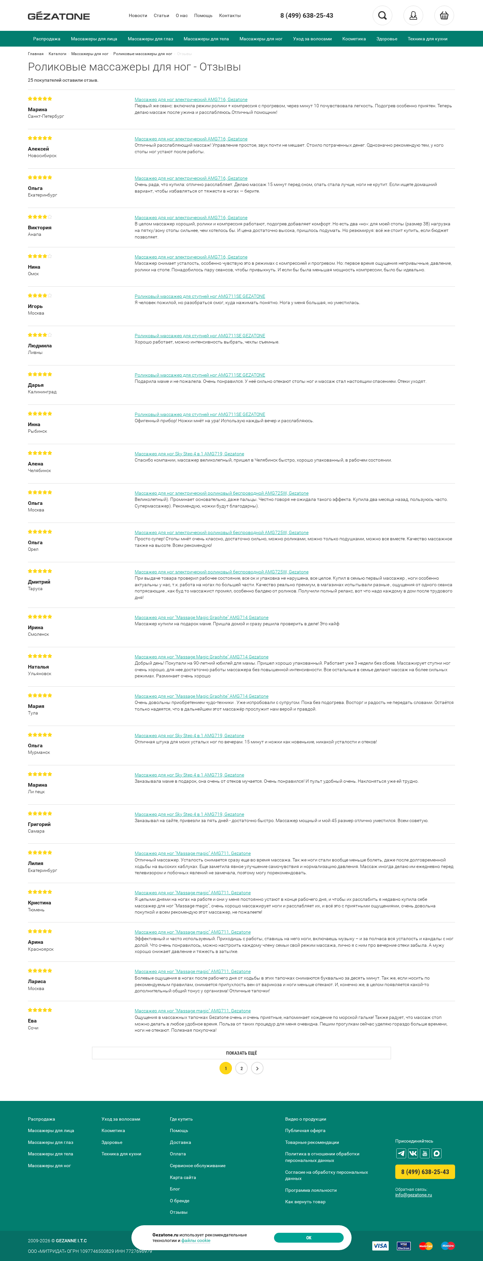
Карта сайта (183, 1177)
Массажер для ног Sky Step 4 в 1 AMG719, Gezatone (189, 453)
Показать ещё (241, 1053)
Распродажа (46, 38)
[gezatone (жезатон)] (59, 15)
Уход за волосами (312, 38)
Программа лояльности (311, 1190)
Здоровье (387, 38)
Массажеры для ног (261, 38)
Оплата (178, 1153)
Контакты (230, 15)
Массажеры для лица (94, 38)
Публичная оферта (305, 1130)
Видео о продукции (305, 1119)
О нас (182, 15)
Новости (138, 15)
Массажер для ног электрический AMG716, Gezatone (191, 99)
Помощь (203, 15)
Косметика (354, 38)
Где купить (181, 1119)
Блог (175, 1188)
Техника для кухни (428, 38)
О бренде (179, 1200)
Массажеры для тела (206, 38)
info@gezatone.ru (413, 1194)
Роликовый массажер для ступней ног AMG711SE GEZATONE (200, 296)
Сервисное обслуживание (197, 1165)
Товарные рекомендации (312, 1142)
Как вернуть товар (305, 1201)
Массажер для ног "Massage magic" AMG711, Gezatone (193, 853)
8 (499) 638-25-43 (306, 15)
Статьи (161, 15)
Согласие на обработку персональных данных (326, 1175)
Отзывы (179, 1212)
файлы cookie (195, 1240)
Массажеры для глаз (150, 38)
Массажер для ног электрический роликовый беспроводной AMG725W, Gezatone (222, 493)
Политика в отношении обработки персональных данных (322, 1157)
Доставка (180, 1142)
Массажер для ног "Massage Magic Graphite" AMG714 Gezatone (201, 617)
